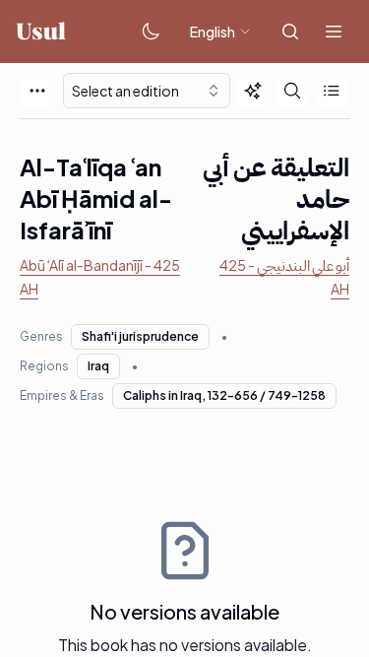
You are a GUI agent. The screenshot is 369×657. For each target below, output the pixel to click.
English (212, 31)
